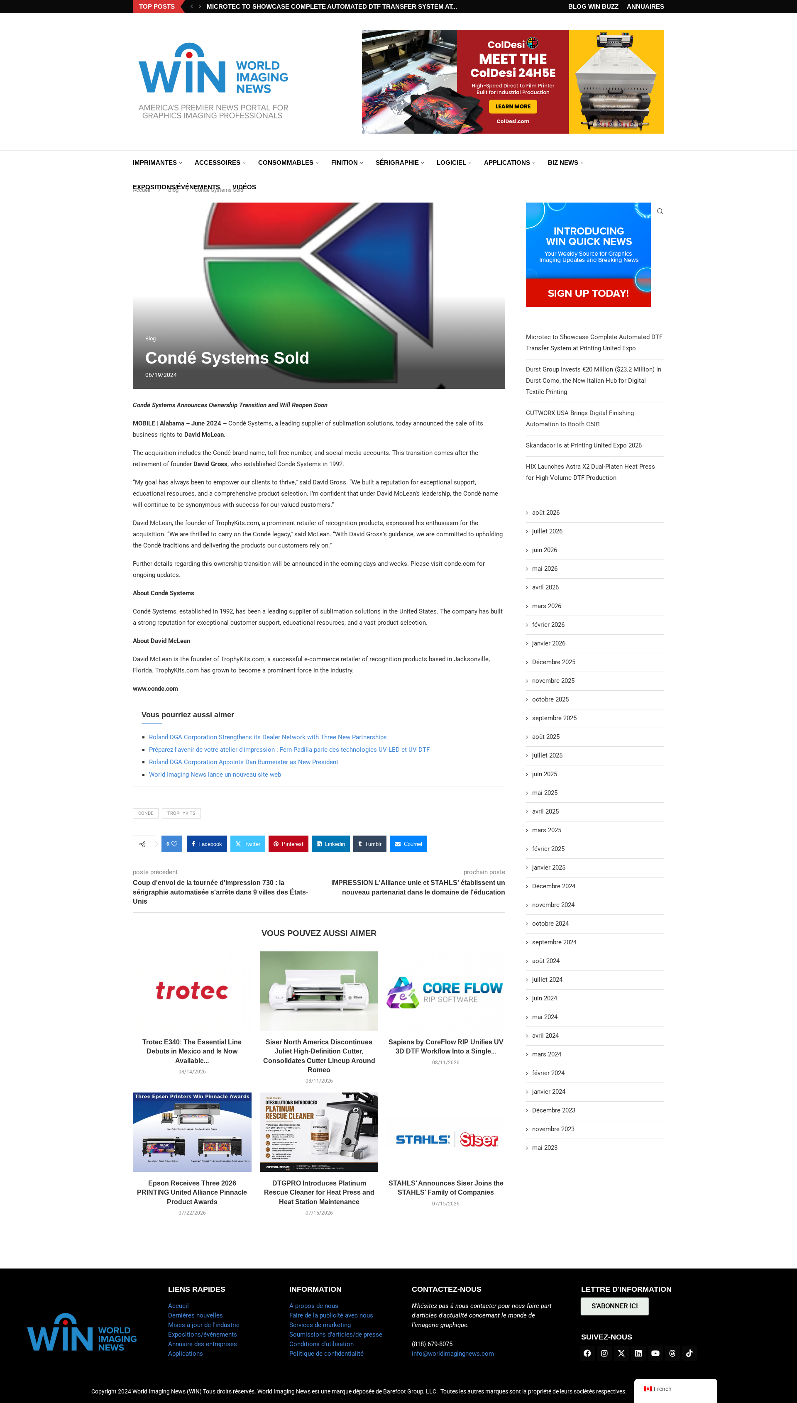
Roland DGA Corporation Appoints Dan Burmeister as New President (243, 762)
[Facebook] (587, 1353)
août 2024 (546, 961)
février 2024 (548, 1073)
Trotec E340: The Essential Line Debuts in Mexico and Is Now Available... (192, 1051)
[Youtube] (655, 1353)
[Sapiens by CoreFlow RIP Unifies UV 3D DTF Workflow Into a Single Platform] (445, 990)
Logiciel (451, 162)
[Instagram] (604, 1353)
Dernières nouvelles (195, 1315)
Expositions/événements (176, 187)
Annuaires (645, 6)
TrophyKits (181, 813)
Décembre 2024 (553, 886)
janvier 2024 (548, 1091)
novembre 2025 (553, 680)
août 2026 (546, 512)
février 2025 (548, 849)
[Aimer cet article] (174, 844)
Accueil (178, 1306)
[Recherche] (660, 211)
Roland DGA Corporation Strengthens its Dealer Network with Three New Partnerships (268, 737)
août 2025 (546, 737)
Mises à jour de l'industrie (204, 1325)
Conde (145, 813)
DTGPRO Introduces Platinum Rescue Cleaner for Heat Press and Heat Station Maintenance (319, 1192)
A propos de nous (313, 1306)
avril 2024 (545, 1035)
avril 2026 (545, 587)
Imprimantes (155, 162)
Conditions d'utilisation (321, 1344)
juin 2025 (544, 774)
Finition (344, 162)
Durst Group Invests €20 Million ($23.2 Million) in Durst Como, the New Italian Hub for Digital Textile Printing (593, 381)
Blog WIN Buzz (593, 6)
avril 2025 (545, 811)
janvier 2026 (548, 643)
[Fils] (672, 1353)
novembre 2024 (553, 905)
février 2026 (548, 624)
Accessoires (217, 162)
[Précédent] (191, 6)
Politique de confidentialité (326, 1353)
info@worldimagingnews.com (453, 1353)
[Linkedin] (638, 1353)
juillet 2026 (547, 531)
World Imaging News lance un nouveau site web (215, 774)
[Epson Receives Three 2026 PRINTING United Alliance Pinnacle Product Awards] (192, 1132)
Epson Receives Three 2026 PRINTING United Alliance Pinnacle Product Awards (192, 1192)
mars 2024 (546, 1054)
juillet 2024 (547, 979)
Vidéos (244, 187)
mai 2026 (544, 568)
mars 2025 (546, 830)
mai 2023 (544, 1147)
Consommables (285, 162)
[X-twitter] (621, 1353)
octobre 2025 (550, 699)
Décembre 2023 (553, 1110)
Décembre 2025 (553, 662)
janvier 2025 (548, 867)
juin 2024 (544, 998)
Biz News (563, 162)
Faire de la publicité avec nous (331, 1315)
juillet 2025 (547, 755)
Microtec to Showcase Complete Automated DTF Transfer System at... (332, 6)
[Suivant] (200, 6)
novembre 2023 (553, 1129)
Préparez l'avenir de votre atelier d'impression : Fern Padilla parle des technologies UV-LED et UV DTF (289, 749)
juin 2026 (544, 550)
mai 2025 (544, 793)
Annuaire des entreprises (202, 1344)
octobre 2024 (550, 923)
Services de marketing (320, 1325)
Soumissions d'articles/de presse (335, 1334)
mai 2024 (544, 1017)
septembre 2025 (554, 718)
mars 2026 (546, 606)
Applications (507, 162)
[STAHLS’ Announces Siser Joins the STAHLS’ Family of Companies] (445, 1132)
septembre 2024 (554, 942)
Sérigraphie (397, 162)
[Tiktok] (689, 1353)
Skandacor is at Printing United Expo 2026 (584, 445)
